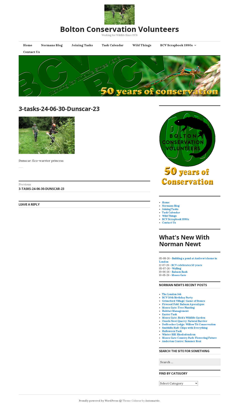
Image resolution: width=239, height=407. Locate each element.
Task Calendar (112, 45)
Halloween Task (172, 331)
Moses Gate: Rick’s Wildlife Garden (183, 317)
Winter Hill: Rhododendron (178, 334)
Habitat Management (175, 311)
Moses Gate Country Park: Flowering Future (189, 337)
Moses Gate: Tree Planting (178, 307)
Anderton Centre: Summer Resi (181, 341)
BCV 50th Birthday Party (177, 297)
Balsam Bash (179, 271)
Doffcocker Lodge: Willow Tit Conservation (189, 324)
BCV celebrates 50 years (186, 265)
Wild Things (141, 45)
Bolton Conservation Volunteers (119, 29)
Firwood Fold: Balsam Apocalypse (183, 304)
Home (27, 45)
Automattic (152, 400)
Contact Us (31, 52)
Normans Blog (52, 45)
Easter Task (169, 314)
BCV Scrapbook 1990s (176, 45)
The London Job (171, 294)
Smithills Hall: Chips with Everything (184, 327)
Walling (176, 268)
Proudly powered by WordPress (98, 400)
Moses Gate (179, 275)
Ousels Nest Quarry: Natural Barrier (184, 321)
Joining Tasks (82, 45)
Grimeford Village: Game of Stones (183, 301)
